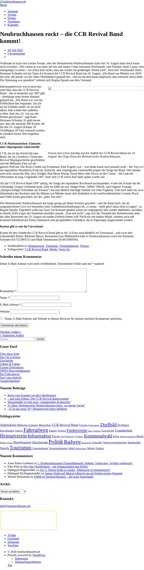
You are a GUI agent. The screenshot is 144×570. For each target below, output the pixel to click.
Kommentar (8, 291)
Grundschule (123, 430)
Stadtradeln (134, 442)
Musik (53, 249)
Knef (63, 437)
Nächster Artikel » (11, 332)
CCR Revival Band (36, 249)
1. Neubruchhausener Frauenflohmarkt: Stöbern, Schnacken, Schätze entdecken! (85, 463)
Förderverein (77, 430)
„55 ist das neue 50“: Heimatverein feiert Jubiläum (37, 408)
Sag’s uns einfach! (11, 377)
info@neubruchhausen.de (15, 506)
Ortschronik (40, 442)
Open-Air (64, 249)
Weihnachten (80, 449)
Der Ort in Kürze (10, 357)
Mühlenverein (6, 443)
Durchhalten (7, 430)
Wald (71, 448)
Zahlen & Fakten (10, 364)
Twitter (12, 535)
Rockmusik (86, 443)
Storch (4, 448)
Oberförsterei (22, 442)
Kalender (13, 24)
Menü (3, 5)
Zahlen (100, 448)
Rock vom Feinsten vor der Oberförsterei (32, 395)
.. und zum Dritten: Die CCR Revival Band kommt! (38, 398)
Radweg (72, 442)
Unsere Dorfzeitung (11, 367)
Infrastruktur (39, 435)
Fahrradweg (36, 430)
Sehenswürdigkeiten (115, 442)
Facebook (13, 538)
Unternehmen (40, 448)
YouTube (13, 545)
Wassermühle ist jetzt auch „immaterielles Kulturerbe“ (39, 402)
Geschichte (6, 360)
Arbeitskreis (8, 425)
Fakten (53, 430)
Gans (90, 431)
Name (4, 297)
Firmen (12, 18)
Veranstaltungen (68, 246)
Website (4, 311)
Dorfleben (123, 425)
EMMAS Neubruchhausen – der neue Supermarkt (63, 476)
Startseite (13, 11)
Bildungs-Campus (27, 425)
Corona (83, 425)
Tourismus (14, 21)
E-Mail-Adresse (10, 304)
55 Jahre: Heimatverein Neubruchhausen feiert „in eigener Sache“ (46, 405)
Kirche (56, 436)
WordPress (38, 555)
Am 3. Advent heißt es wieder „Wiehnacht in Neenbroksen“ (75, 470)
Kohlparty (70, 437)
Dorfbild (108, 424)
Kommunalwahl (98, 436)
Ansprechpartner (10, 380)
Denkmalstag (94, 425)
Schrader (97, 442)
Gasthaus (97, 431)
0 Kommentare (16, 53)
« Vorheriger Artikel (12, 335)
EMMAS (19, 431)
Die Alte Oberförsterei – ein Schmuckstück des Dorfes (55, 466)
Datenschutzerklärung (28, 561)
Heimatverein (36, 246)
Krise (116, 436)
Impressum (21, 558)
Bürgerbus (45, 425)
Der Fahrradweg (10, 374)
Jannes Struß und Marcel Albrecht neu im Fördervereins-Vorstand (83, 473)
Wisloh (91, 448)
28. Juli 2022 (15, 50)
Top (10, 565)
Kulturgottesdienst (128, 437)
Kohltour (79, 437)
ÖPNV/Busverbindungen (15, 370)
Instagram (13, 542)
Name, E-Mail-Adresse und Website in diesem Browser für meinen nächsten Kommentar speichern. (63, 318)
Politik (56, 442)
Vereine (12, 14)
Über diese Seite (9, 354)
